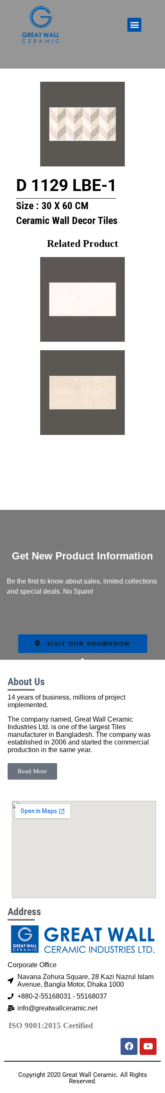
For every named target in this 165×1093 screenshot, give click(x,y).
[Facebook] (129, 1046)
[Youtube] (148, 1046)
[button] (134, 25)
